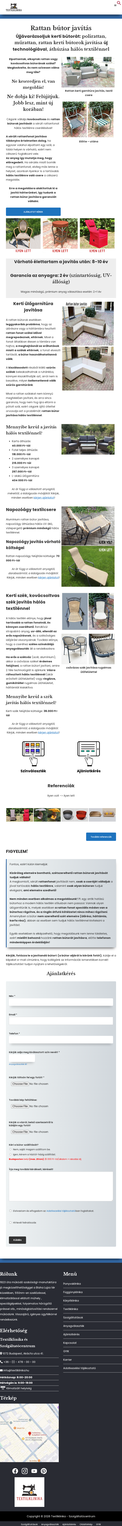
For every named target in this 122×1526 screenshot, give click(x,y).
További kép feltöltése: (23, 1100)
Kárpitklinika (71, 1300)
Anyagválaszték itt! (18, 1064)
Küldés (17, 1240)
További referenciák (101, 836)
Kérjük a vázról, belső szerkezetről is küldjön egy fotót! (31, 1124)
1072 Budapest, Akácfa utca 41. (22, 1353)
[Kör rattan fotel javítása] (74, 815)
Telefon (14, 1033)
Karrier (67, 1360)
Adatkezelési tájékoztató (60, 1211)
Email (13, 1014)
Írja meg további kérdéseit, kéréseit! (31, 1169)
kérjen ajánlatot (44, 497)
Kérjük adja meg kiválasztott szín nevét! (34, 1052)
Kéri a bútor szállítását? (23, 1145)
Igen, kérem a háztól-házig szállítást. (34, 1154)
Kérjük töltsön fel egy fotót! (26, 1077)
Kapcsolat (70, 1343)
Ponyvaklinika (72, 1284)
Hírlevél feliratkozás (24, 1222)
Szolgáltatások (73, 1317)
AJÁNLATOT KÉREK (33, 211)
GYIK (66, 1351)
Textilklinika (70, 1309)
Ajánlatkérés (71, 1334)
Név (12, 996)
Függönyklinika (73, 1292)
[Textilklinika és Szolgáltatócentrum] (29, 1405)
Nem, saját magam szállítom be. (31, 1149)
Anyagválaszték (73, 1326)
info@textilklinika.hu (16, 1370)
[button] (119, 4)
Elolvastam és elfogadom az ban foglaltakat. (53, 1211)
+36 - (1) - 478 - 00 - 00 (19, 1362)
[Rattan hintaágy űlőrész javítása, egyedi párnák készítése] (102, 815)
